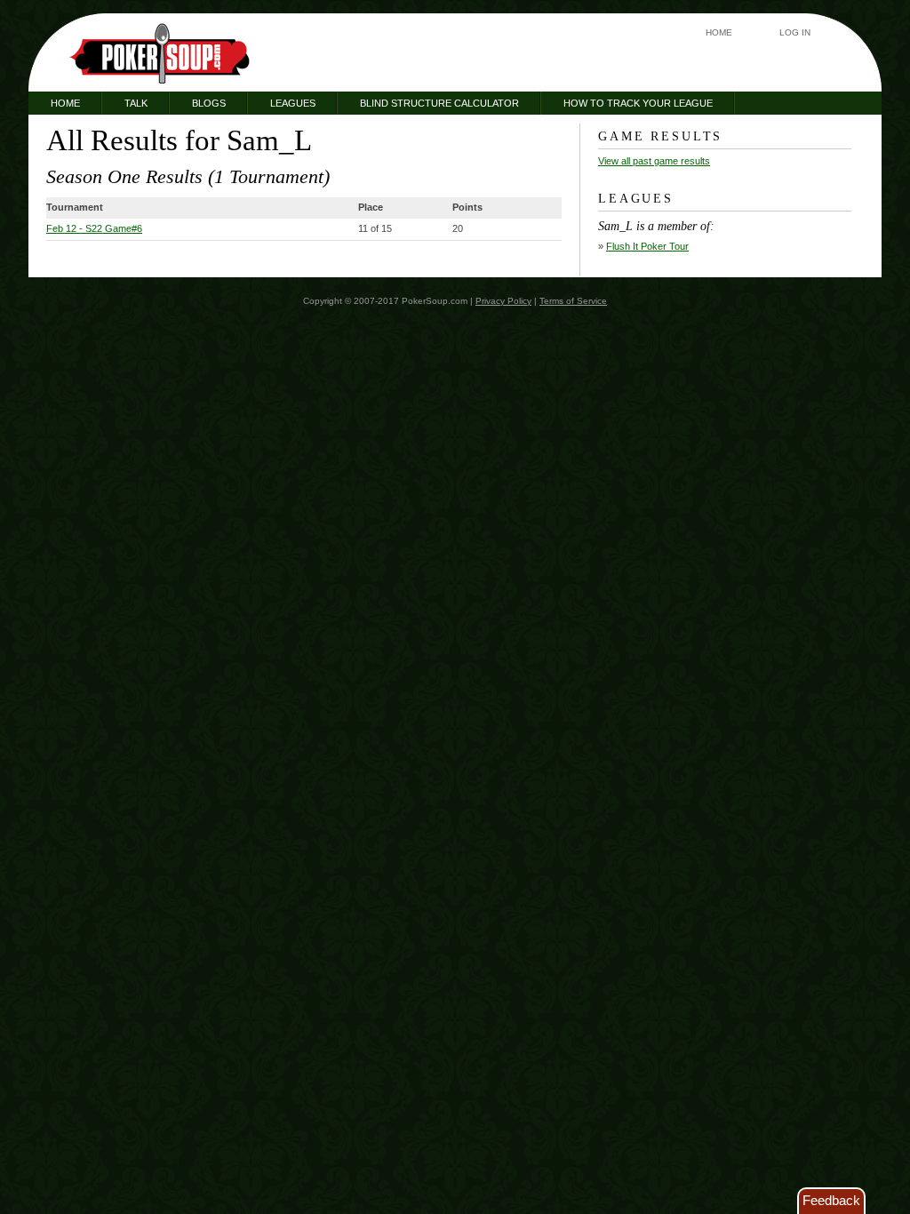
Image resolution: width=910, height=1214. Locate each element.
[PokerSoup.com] (159, 53)
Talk (136, 103)
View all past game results (654, 161)
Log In (794, 32)
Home (719, 32)
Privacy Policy (503, 301)
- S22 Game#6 (94, 228)
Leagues (292, 103)
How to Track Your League (638, 103)
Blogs (209, 103)
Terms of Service (573, 301)
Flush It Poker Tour (647, 246)
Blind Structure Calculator (439, 103)
